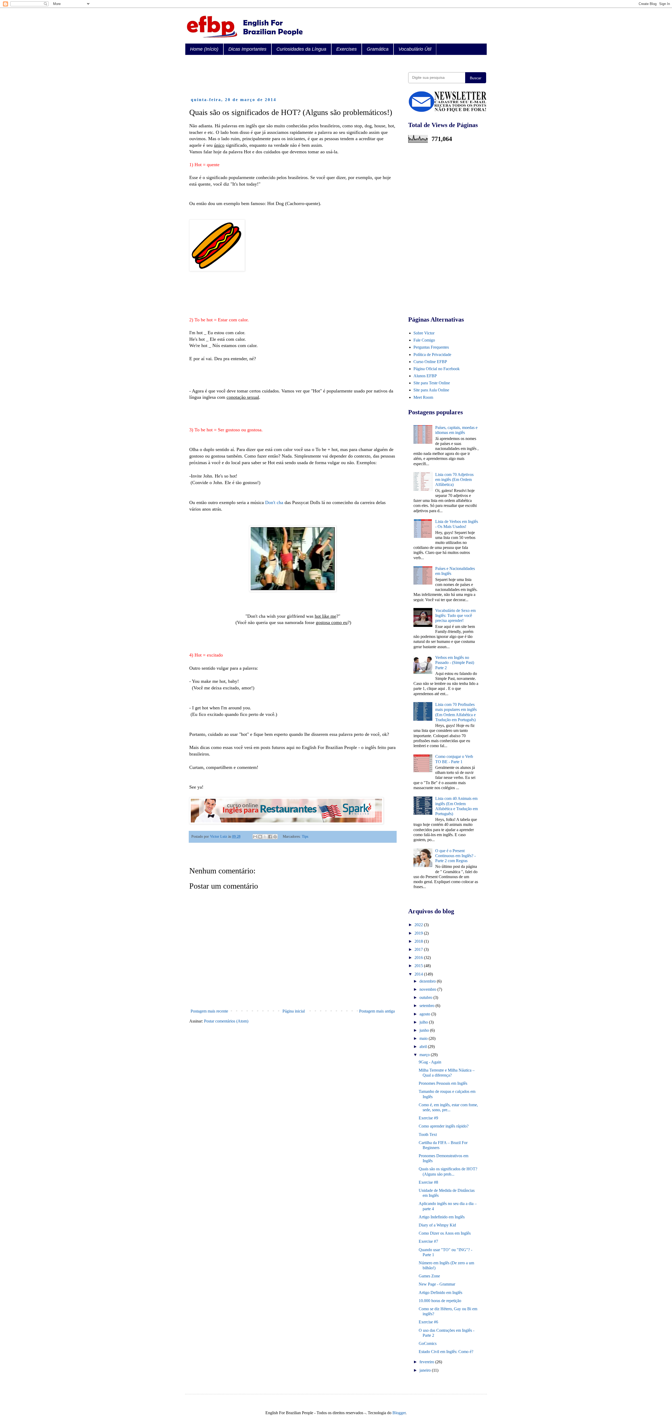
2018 (419, 941)
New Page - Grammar (437, 1284)
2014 (419, 974)
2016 (419, 957)
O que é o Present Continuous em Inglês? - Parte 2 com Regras (455, 855)
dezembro (428, 981)
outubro (426, 997)
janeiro (425, 1370)
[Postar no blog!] (260, 836)
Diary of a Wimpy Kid (437, 1225)
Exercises (346, 49)
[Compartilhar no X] (265, 836)
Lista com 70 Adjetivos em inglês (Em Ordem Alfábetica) (454, 479)
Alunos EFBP (425, 376)
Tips (305, 836)
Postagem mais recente (209, 1011)
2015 (419, 965)
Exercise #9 (428, 1118)
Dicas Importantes (247, 49)
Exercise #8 (428, 1182)
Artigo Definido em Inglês (440, 1292)
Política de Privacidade (432, 354)
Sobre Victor (423, 333)
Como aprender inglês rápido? (444, 1126)
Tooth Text (428, 1134)
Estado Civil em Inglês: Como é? (446, 1351)
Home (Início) (204, 49)
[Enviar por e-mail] (255, 836)
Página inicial (293, 1011)
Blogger (399, 1413)
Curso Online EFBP (430, 361)
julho (424, 1022)
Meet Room (423, 397)
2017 (419, 949)
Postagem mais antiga (377, 1011)
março (425, 1054)
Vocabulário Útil (414, 49)
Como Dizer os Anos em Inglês (445, 1233)
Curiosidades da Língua (301, 49)
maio (424, 1038)
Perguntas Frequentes (431, 347)
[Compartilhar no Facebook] (270, 836)
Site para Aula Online (431, 390)
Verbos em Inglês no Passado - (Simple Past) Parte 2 (454, 662)
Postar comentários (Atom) (226, 1021)
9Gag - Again (430, 1062)
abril (423, 1046)
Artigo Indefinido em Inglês (442, 1217)
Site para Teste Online (431, 383)
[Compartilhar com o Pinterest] (275, 836)
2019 (419, 933)
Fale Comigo (424, 340)
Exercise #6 (428, 1322)
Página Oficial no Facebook (436, 368)
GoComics (428, 1343)
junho (424, 1030)
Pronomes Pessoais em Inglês (443, 1083)
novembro (428, 989)
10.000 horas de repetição (440, 1300)
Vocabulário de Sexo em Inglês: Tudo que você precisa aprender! (455, 615)
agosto (425, 1014)
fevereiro (427, 1362)
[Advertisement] (284, 76)
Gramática (377, 49)
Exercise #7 (428, 1241)
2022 (419, 924)
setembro (427, 1005)
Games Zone (429, 1276)
